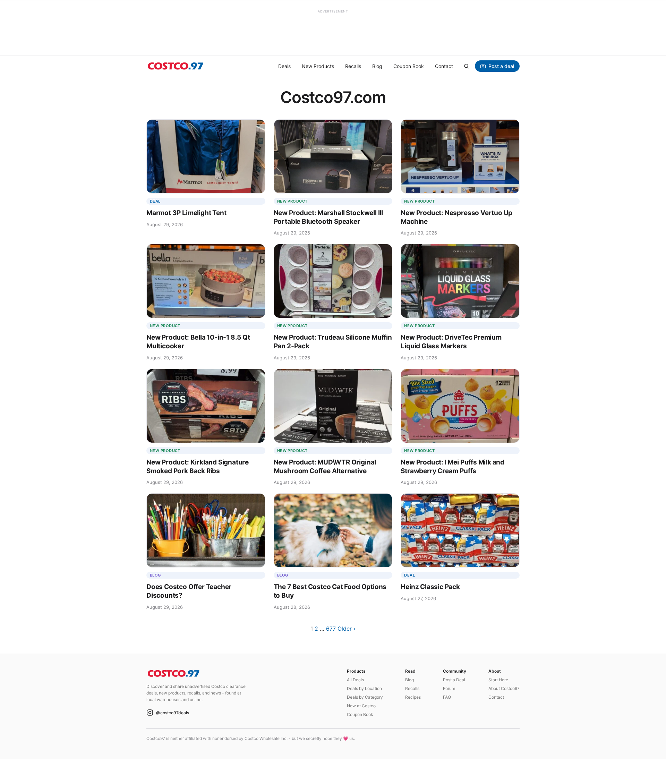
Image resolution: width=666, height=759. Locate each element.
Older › (347, 628)
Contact (444, 66)
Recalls (353, 66)
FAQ (447, 697)
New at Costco (361, 705)
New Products (318, 66)
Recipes (413, 697)
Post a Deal (454, 679)
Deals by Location (364, 688)
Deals (284, 66)
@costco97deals (172, 712)
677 (331, 628)
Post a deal (501, 66)
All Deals (355, 679)
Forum (449, 688)
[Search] (466, 66)
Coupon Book (408, 66)
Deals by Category (365, 697)
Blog (377, 66)
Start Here (498, 679)
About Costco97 (504, 688)
